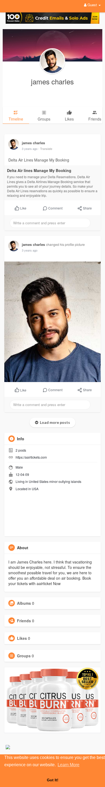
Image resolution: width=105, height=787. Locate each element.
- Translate (45, 148)
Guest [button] (92, 4)
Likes (22, 638)
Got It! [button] (52, 780)
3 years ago (29, 148)
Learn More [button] (68, 764)
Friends (24, 620)
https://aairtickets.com (31, 457)
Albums (24, 603)
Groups (24, 656)
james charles (52, 81)
